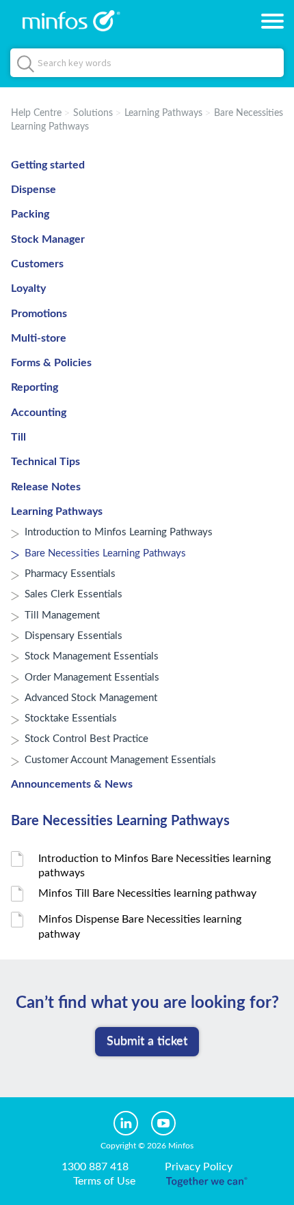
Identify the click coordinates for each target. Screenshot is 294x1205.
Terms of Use (104, 1181)
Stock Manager (48, 239)
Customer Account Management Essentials (120, 760)
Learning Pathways (163, 113)
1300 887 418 (95, 1166)
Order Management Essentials (92, 677)
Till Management (62, 615)
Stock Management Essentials (92, 656)
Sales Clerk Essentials (73, 594)
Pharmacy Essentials (70, 574)
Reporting (34, 387)
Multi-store (38, 338)
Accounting (38, 412)
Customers (37, 263)
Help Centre (36, 113)
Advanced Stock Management (91, 698)
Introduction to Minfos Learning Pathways (119, 532)
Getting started (48, 165)
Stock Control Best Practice (86, 739)
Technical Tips (45, 461)
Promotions (39, 313)
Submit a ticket (147, 1041)
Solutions (93, 113)
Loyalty (28, 288)
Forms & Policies (51, 362)
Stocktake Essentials (71, 718)
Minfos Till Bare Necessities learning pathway (147, 893)
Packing (30, 214)
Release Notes (46, 486)
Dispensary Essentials (73, 636)
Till (18, 437)
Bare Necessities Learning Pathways (105, 553)
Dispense (33, 189)
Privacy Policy (198, 1166)
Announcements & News (72, 784)
